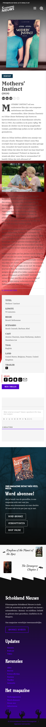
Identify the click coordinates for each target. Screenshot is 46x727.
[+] (30, 419)
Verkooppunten (16, 523)
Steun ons (11, 703)
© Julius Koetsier (9, 290)
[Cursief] (6, 419)
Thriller (10, 680)
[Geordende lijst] (14, 419)
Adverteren (12, 706)
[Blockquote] (20, 419)
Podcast (10, 651)
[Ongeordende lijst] (17, 419)
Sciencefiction (13, 674)
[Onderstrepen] (9, 419)
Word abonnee (15, 516)
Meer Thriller (10, 387)
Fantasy (10, 677)
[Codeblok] (22, 419)
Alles (9, 668)
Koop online (14, 530)
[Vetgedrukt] (4, 419)
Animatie (11, 683)
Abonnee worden (17, 629)
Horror (10, 671)
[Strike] (12, 419)
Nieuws (10, 648)
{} (28, 419)
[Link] (25, 419)
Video (9, 654)
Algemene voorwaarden (22, 724)
